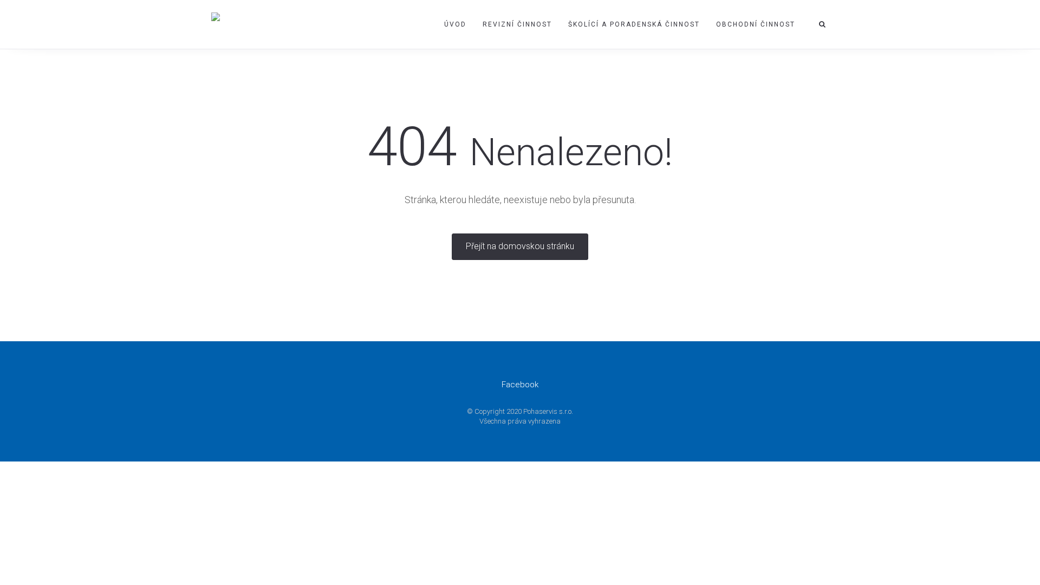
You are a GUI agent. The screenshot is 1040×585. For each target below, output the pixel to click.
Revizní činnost (517, 24)
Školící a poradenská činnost (634, 24)
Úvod (455, 24)
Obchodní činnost (755, 24)
